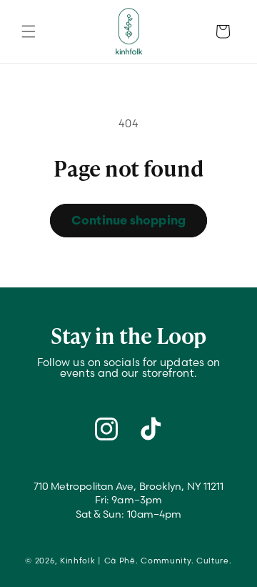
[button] (28, 31)
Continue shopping (128, 219)
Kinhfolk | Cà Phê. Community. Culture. (146, 561)
